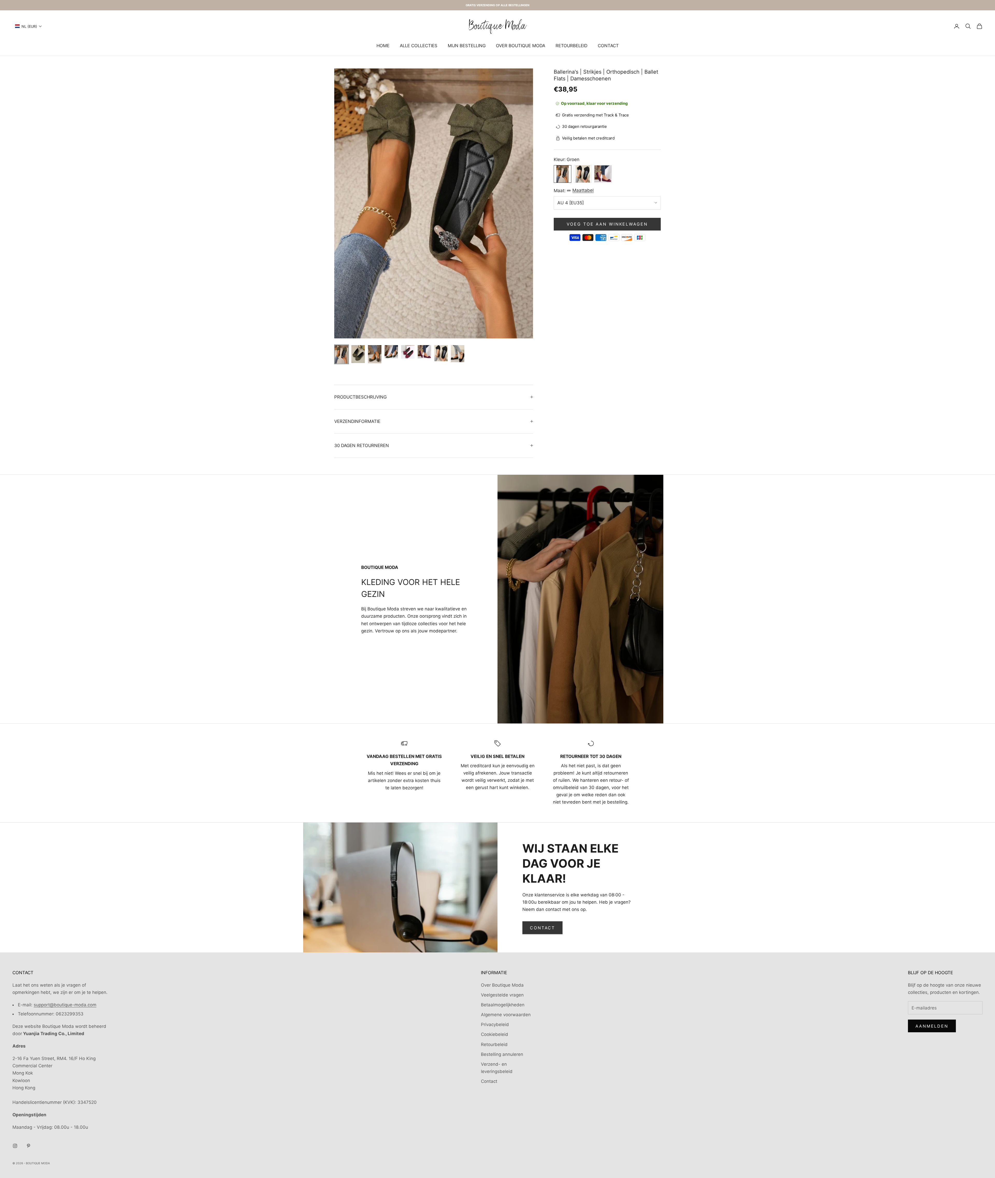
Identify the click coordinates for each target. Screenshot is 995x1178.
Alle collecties (418, 45)
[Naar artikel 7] (441, 353)
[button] (28, 26)
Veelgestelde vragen (502, 995)
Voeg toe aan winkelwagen (607, 224)
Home (382, 45)
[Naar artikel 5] (408, 352)
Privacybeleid (495, 1024)
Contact (608, 45)
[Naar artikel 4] (391, 352)
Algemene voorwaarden (506, 1014)
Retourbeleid (571, 45)
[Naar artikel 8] (457, 354)
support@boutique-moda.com (65, 1004)
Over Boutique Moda (520, 45)
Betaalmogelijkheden (502, 1004)
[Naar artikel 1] (341, 354)
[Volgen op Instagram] (15, 1145)
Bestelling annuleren (502, 1054)
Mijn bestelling (467, 45)
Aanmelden (931, 1026)
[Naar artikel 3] (374, 354)
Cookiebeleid (494, 1034)
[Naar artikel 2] (358, 354)
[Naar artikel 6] (424, 352)
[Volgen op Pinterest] (28, 1145)
